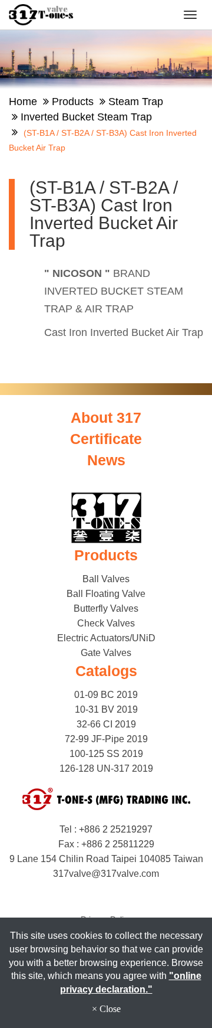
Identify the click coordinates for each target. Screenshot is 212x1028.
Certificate (106, 438)
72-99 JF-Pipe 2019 (106, 739)
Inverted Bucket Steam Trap (86, 117)
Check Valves (106, 623)
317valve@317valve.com (106, 874)
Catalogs (106, 671)
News (106, 460)
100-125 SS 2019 (106, 754)
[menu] (190, 15)
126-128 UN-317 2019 (106, 768)
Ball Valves (106, 579)
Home (23, 101)
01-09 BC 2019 (106, 695)
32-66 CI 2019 (106, 724)
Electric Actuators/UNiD (106, 638)
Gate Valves (106, 653)
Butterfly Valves (106, 608)
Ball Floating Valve (106, 594)
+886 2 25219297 (116, 829)
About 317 (106, 417)
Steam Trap (135, 101)
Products (73, 101)
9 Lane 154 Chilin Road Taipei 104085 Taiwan (106, 859)
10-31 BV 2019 (106, 709)
